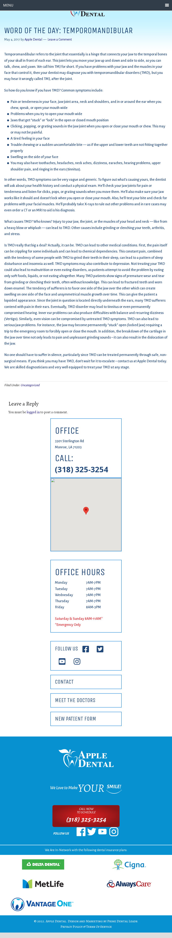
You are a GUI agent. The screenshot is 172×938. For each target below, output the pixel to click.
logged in (33, 412)
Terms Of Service (99, 926)
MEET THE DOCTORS (75, 700)
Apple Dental (56, 921)
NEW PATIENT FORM (75, 718)
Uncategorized (30, 385)
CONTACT (64, 681)
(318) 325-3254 (81, 469)
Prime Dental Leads (122, 921)
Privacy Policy (71, 926)
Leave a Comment (60, 39)
